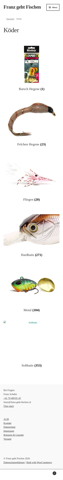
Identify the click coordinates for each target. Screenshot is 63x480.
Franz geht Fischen (22, 7)
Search (31, 475)
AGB (6, 419)
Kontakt (7, 423)
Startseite (10, 19)
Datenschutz (9, 427)
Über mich (9, 406)
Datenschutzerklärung (14, 462)
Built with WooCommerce (39, 462)
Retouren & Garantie (14, 435)
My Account (10, 475)
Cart (48, 472)
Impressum (9, 431)
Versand (7, 439)
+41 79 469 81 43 (12, 398)
